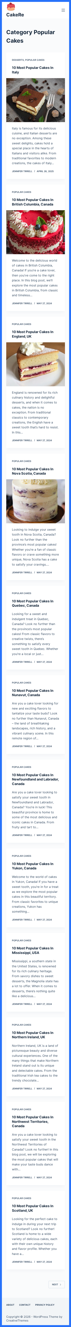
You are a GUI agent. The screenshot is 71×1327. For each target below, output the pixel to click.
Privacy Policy (45, 1304)
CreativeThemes (17, 1320)
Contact (24, 1304)
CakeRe (15, 15)
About (10, 1304)
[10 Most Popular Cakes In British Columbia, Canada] (35, 232)
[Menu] (63, 10)
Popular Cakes (34, 59)
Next (55, 1284)
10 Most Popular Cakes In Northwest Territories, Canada (32, 1121)
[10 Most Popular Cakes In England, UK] (35, 364)
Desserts (18, 59)
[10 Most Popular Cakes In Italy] (35, 100)
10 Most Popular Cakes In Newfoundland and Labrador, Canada (35, 779)
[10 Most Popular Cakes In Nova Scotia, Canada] (35, 501)
